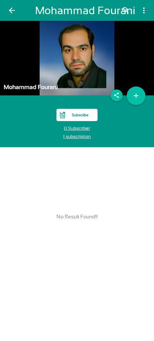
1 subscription (77, 136)
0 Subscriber (77, 128)
